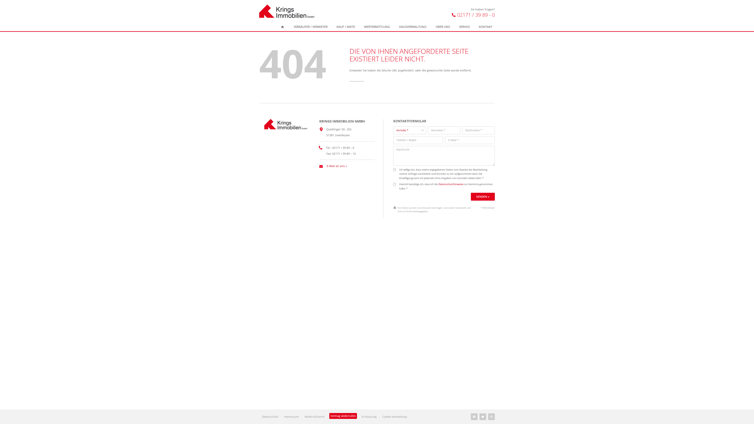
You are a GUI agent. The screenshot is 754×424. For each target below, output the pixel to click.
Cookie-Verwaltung (394, 417)
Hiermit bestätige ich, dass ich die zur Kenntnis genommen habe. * (446, 186)
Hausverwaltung (412, 27)
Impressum (291, 417)
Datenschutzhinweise (450, 184)
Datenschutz (270, 417)
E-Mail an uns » (337, 166)
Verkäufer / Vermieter (311, 27)
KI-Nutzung (369, 417)
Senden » (483, 196)
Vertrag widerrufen (343, 416)
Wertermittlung (377, 27)
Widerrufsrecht (315, 417)
